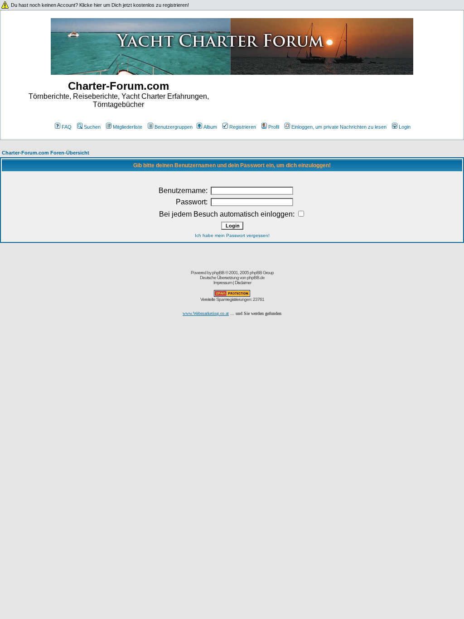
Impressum (222, 282)
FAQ (67, 127)
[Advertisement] (346, 98)
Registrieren (242, 127)
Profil (273, 127)
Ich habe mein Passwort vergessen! (232, 235)
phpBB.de (256, 277)
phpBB (218, 272)
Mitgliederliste (127, 127)
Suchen (92, 127)
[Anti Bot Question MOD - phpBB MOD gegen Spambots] (232, 295)
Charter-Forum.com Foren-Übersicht (45, 152)
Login (405, 127)
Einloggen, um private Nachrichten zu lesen (339, 127)
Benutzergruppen (174, 127)
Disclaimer (243, 282)
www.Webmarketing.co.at (206, 313)
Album (210, 127)
